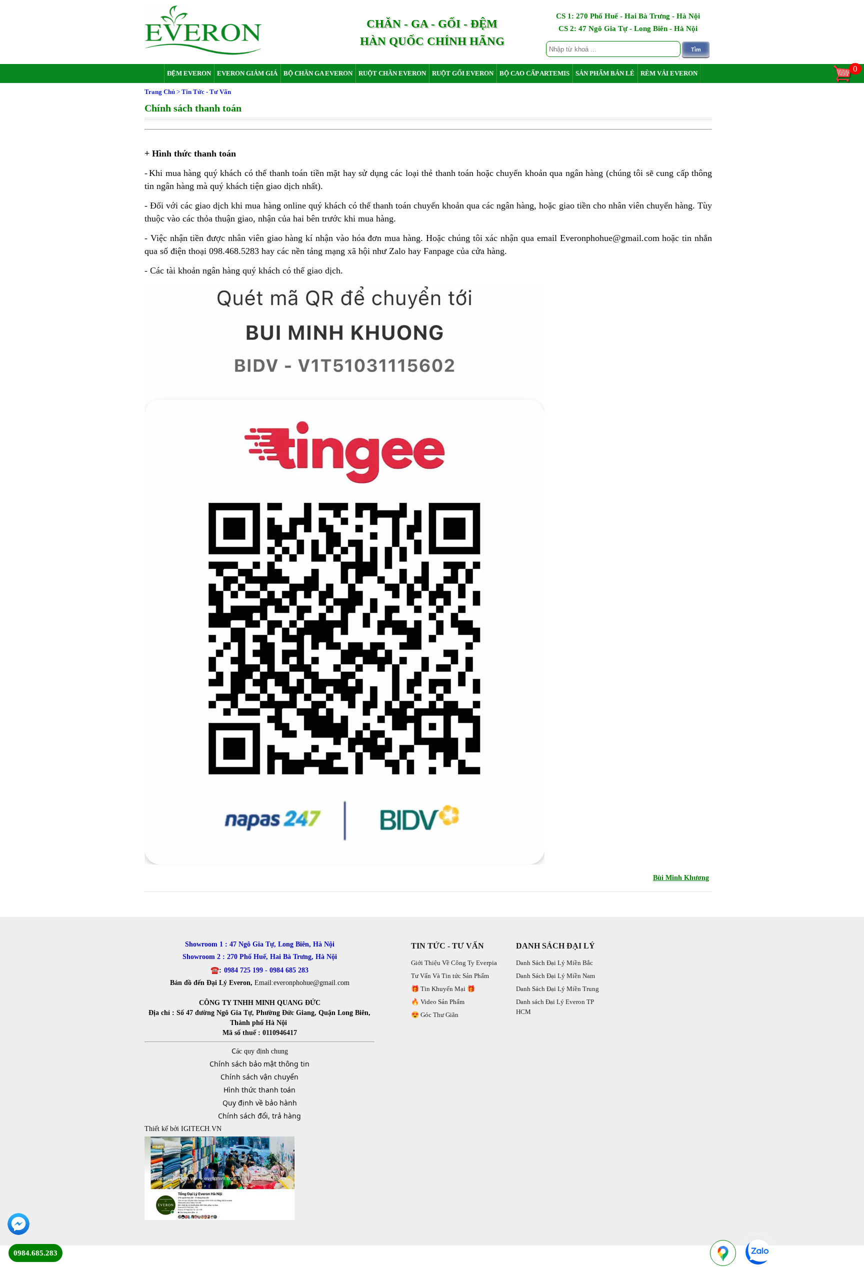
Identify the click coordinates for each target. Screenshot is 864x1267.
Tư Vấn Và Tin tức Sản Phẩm (450, 976)
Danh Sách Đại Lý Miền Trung (557, 988)
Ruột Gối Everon (463, 73)
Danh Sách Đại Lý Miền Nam (555, 976)
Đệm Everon (189, 73)
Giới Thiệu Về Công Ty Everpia (454, 962)
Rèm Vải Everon (669, 73)
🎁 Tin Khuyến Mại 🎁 (443, 988)
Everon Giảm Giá (247, 73)
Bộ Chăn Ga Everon (318, 73)
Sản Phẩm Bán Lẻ (605, 73)
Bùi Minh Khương (681, 878)
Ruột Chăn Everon (392, 73)
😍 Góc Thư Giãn (434, 1014)
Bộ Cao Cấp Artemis (535, 73)
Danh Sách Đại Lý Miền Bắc (554, 962)
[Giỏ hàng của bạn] (847, 81)
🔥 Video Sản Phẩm (437, 1002)
